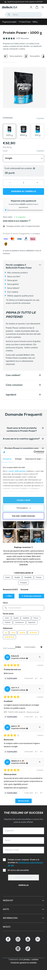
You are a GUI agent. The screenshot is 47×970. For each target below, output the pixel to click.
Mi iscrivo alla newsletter (18, 870)
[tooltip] (32, 547)
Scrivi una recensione (34, 596)
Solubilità (26, 618)
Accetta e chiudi (23, 500)
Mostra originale (33, 712)
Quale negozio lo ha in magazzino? (15, 221)
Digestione (31, 622)
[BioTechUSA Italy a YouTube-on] (27, 941)
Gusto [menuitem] (7, 577)
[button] (16, 39)
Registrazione (23, 878)
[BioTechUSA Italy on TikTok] (27, 950)
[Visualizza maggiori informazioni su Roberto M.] (40, 657)
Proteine (7, 622)
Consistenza (19, 622)
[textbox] (23, 607)
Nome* (8, 840)
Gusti (5, 151)
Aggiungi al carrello (23, 191)
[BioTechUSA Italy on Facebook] (8, 941)
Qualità (15, 618)
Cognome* (9, 831)
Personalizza (22, 508)
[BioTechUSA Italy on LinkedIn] (18, 950)
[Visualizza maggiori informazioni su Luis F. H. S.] (40, 689)
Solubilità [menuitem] (27, 577)
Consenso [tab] (7, 459)
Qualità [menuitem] (17, 577)
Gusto (7, 618)
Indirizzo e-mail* (12, 850)
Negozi (6, 926)
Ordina (18, 647)
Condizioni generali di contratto (23, 963)
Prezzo (36, 618)
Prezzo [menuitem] (39, 577)
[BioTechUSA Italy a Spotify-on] (37, 941)
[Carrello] (36, 7)
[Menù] (42, 7)
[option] (23, 2)
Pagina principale (9, 22)
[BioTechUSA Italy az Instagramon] (18, 941)
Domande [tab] (24, 590)
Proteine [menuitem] (23, 583)
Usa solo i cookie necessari (23, 516)
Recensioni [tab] (10, 590)
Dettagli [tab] (18, 459)
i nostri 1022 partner (17, 471)
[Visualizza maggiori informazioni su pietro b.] (40, 727)
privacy (27, 959)
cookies (35, 959)
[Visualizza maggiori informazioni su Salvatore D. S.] (40, 762)
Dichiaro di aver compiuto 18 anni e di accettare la (25, 862)
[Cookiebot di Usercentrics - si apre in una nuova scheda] (33, 452)
